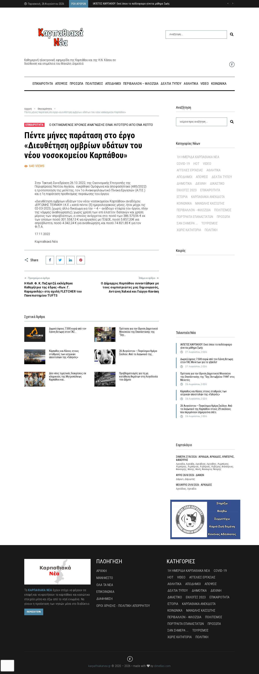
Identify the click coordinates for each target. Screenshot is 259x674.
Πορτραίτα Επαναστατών (195, 217)
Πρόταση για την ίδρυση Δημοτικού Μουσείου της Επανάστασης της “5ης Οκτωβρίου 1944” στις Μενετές (207, 376)
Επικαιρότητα (45, 108)
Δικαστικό (217, 183)
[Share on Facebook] (50, 260)
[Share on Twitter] (60, 260)
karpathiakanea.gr (99, 666)
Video (207, 164)
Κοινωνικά (184, 203)
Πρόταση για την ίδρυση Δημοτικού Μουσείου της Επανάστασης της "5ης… (138, 332)
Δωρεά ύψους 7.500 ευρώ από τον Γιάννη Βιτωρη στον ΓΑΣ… (67, 330)
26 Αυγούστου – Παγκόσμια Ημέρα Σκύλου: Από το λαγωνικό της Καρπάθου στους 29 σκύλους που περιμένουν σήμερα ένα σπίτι (206, 409)
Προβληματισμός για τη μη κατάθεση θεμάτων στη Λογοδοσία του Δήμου (138, 376)
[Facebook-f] (232, 64)
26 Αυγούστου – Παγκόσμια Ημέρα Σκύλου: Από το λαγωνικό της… (138, 352)
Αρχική (28, 108)
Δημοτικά (184, 183)
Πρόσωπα (223, 217)
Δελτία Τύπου (222, 177)
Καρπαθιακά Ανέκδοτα (208, 197)
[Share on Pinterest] (81, 260)
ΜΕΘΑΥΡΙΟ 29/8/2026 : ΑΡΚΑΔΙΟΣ (194, 484)
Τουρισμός (209, 223)
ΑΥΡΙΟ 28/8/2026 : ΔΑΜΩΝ (190, 475)
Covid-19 (183, 164)
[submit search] (232, 34)
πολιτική (211, 230)
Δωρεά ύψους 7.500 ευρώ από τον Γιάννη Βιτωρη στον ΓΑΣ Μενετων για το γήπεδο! (206, 361)
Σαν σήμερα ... (187, 223)
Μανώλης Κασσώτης (209, 203)
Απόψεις (202, 177)
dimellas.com (162, 666)
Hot (196, 164)
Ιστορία (182, 197)
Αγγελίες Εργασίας (190, 170)
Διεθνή (200, 183)
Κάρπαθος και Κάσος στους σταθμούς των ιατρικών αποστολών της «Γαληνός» (64, 354)
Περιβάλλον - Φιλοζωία (194, 210)
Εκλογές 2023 (187, 190)
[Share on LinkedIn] (70, 260)
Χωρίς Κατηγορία (189, 230)
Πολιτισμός (222, 210)
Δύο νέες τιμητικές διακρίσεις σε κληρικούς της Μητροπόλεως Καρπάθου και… (67, 376)
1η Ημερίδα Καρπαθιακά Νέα (198, 157)
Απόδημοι (184, 177)
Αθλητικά (213, 170)
